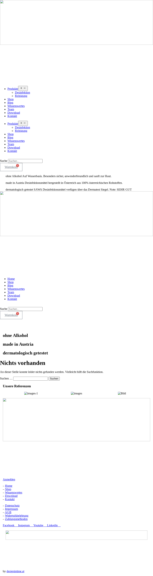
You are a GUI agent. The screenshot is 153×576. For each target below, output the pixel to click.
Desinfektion (22, 92)
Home (11, 278)
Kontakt (12, 116)
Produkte (12, 88)
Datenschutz (12, 505)
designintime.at (15, 571)
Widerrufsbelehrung (16, 515)
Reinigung (21, 95)
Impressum (11, 508)
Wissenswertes (16, 106)
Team (10, 109)
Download (13, 112)
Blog (10, 102)
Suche (3, 160)
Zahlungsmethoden (16, 519)
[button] (76, 157)
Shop (10, 99)
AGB (8, 512)
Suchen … (6, 378)
